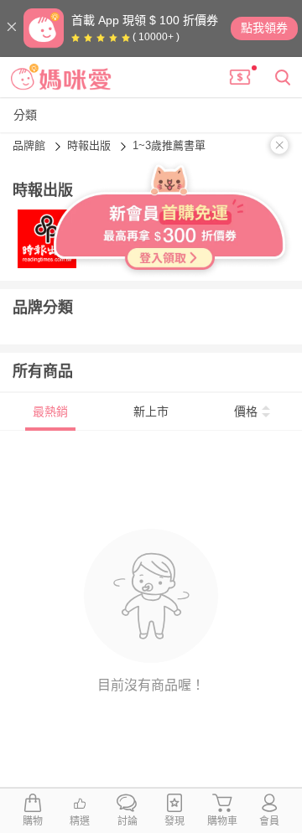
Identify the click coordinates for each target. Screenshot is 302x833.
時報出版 (90, 145)
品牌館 (31, 145)
